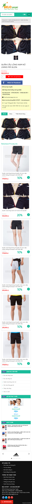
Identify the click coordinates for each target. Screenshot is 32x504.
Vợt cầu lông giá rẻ (9, 385)
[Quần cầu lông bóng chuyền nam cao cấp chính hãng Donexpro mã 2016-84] (16, 308)
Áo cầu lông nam (8, 375)
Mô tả (4, 113)
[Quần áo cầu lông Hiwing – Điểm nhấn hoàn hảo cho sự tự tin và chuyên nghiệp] (4, 434)
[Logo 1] (16, 454)
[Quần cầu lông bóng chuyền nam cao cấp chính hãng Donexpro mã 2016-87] (16, 270)
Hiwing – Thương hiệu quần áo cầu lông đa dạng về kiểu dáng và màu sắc (18, 426)
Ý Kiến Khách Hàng (20, 113)
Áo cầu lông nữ (8, 378)
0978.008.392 (15, 92)
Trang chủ (4, 20)
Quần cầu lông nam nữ (13, 20)
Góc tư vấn (7, 391)
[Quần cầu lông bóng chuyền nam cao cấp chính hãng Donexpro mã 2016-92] (16, 345)
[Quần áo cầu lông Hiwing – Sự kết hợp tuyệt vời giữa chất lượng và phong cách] (4, 440)
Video (10, 113)
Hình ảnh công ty (7, 469)
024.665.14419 (6, 92)
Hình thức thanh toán (9, 477)
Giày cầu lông (7, 388)
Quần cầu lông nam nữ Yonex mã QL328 (14, 210)
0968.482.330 (24, 92)
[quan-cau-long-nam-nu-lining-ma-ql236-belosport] (16, 58)
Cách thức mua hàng (8, 484)
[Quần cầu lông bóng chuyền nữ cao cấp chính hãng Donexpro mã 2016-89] (16, 159)
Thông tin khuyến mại (9, 481)
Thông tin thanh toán (9, 479)
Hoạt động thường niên (9, 472)
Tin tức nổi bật (7, 467)
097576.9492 (7, 502)
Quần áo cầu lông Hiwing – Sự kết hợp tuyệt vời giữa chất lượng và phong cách (19, 439)
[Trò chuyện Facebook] (12, 82)
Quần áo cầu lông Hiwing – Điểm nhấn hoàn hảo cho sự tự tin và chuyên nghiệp (19, 432)
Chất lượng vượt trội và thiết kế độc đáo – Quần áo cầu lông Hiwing (17, 446)
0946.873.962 (6, 94)
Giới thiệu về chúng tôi (9, 465)
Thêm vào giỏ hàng (15, 76)
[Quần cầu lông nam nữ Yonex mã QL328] (16, 196)
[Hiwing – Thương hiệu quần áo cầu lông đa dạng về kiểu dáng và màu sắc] (4, 427)
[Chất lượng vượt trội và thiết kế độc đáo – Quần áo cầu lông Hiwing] (4, 447)
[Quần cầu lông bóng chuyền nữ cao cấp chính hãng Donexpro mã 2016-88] (16, 233)
